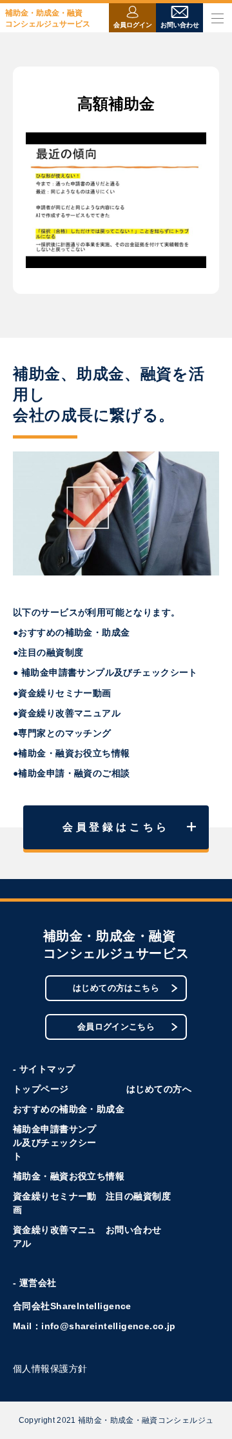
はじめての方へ (158, 1089)
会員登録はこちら (116, 827)
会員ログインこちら (116, 1026)
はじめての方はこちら (116, 988)
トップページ (41, 1089)
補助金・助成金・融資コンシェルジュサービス (47, 18)
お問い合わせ (134, 1230)
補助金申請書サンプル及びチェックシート (55, 1142)
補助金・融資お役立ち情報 (68, 1176)
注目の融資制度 (138, 1196)
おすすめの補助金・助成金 (68, 1109)
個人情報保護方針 (50, 1368)
